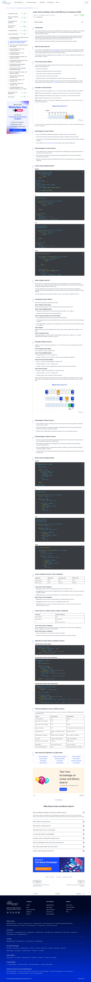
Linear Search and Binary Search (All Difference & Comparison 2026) (18, 42)
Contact (28, 905)
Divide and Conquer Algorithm (60, 756)
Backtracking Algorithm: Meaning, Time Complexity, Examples (18, 57)
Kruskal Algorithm (59, 762)
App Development (50, 914)
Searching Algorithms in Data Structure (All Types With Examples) (19, 38)
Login (86, 2)
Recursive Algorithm (76, 756)
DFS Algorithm (43, 760)
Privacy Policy (69, 905)
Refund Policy (69, 909)
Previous (38, 881)
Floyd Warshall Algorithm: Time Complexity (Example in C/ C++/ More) (18, 88)
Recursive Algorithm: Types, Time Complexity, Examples (17, 49)
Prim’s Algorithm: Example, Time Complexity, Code (16, 84)
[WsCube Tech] (6, 2)
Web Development (50, 909)
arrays (46, 142)
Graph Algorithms (76, 758)
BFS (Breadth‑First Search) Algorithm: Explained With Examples (18, 69)
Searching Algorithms (43, 756)
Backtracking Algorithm (60, 758)
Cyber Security (49, 911)
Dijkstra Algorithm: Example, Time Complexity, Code (17, 76)
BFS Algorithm (60, 760)
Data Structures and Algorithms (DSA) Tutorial (25, 7)
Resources (13, 7)
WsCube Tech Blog (30, 909)
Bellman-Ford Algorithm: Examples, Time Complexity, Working (18, 72)
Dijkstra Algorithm (43, 762)
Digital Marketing (50, 905)
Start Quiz (63, 789)
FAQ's (67, 911)
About (27, 907)
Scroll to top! (59, 799)
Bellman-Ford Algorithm (76, 760)
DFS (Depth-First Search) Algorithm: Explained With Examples (17, 65)
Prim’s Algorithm (76, 762)
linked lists (50, 142)
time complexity (55, 82)
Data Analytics (49, 907)
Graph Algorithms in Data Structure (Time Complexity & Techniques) (18, 61)
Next (81, 881)
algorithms (65, 134)
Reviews (28, 914)
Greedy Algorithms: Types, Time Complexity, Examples (17, 53)
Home (8, 7)
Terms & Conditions (70, 907)
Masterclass (29, 911)
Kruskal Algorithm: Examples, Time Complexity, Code (17, 80)
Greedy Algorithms (43, 758)
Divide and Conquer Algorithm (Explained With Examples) (19, 45)
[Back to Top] (83, 894)
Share (77, 15)
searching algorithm (55, 49)
